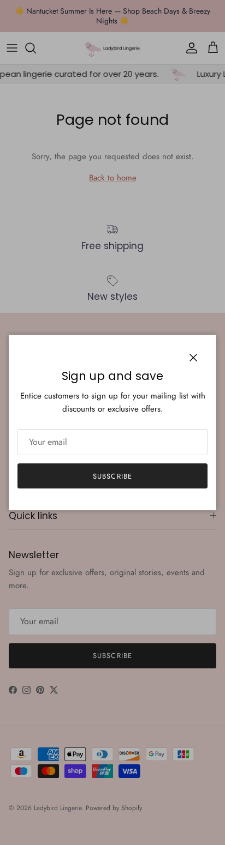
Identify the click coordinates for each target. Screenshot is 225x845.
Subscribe (112, 476)
